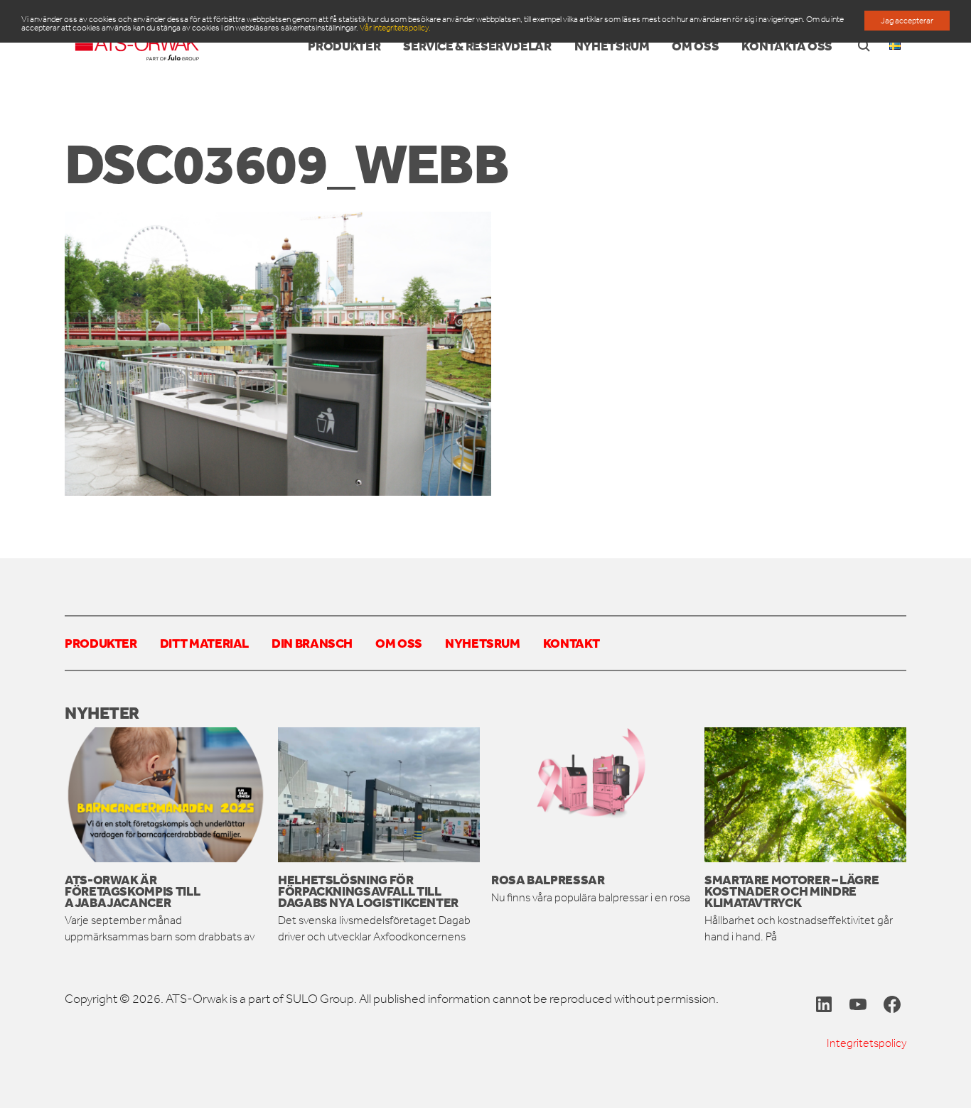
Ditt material (204, 643)
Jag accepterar (907, 20)
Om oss (398, 643)
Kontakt (571, 643)
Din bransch (312, 643)
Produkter (101, 643)
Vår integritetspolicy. (395, 27)
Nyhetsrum (482, 643)
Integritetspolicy (866, 1043)
